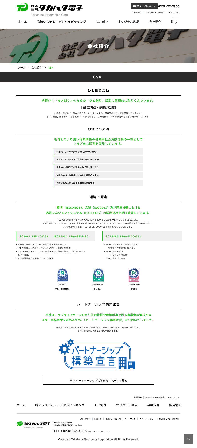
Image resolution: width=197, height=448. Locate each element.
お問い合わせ (149, 6)
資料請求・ (138, 6)
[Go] (188, 439)
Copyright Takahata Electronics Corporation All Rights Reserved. (98, 439)
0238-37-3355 (169, 6)
